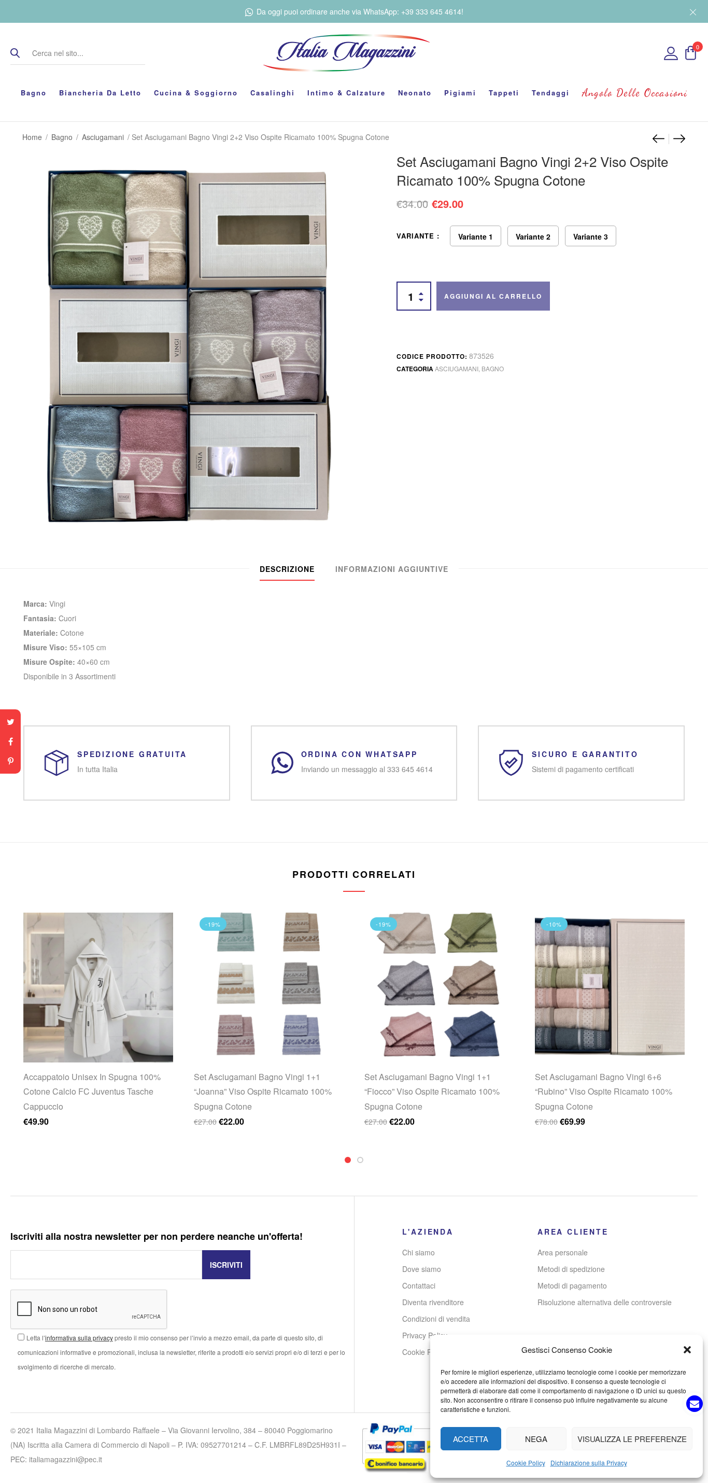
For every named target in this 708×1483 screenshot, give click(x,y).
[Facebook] (10, 741)
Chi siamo (418, 1252)
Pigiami (460, 92)
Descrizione (287, 569)
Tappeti (504, 92)
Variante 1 (475, 236)
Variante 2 (533, 236)
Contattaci (418, 1285)
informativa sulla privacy (79, 1337)
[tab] (287, 569)
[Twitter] (10, 722)
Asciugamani (103, 137)
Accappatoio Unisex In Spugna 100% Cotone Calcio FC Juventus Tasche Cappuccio (92, 1092)
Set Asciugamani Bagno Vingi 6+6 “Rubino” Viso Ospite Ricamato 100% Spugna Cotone (603, 1092)
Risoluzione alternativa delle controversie (604, 1302)
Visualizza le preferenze (632, 1438)
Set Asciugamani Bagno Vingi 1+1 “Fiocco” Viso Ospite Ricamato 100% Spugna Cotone (432, 1092)
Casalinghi (272, 92)
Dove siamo (421, 1269)
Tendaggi (551, 92)
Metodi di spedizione (571, 1269)
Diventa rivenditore (433, 1302)
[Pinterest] (10, 761)
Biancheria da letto (100, 92)
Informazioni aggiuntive (391, 569)
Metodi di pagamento (572, 1285)
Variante (415, 236)
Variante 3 (590, 236)
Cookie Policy (525, 1462)
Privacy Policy (424, 1335)
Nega (536, 1438)
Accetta (470, 1438)
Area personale (562, 1252)
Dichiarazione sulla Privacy (588, 1462)
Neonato (415, 92)
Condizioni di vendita (436, 1318)
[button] (687, 1350)
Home (32, 137)
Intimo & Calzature (346, 92)
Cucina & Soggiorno (196, 92)
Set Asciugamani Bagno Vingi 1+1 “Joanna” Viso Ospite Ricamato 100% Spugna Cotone (263, 1092)
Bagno (34, 92)
